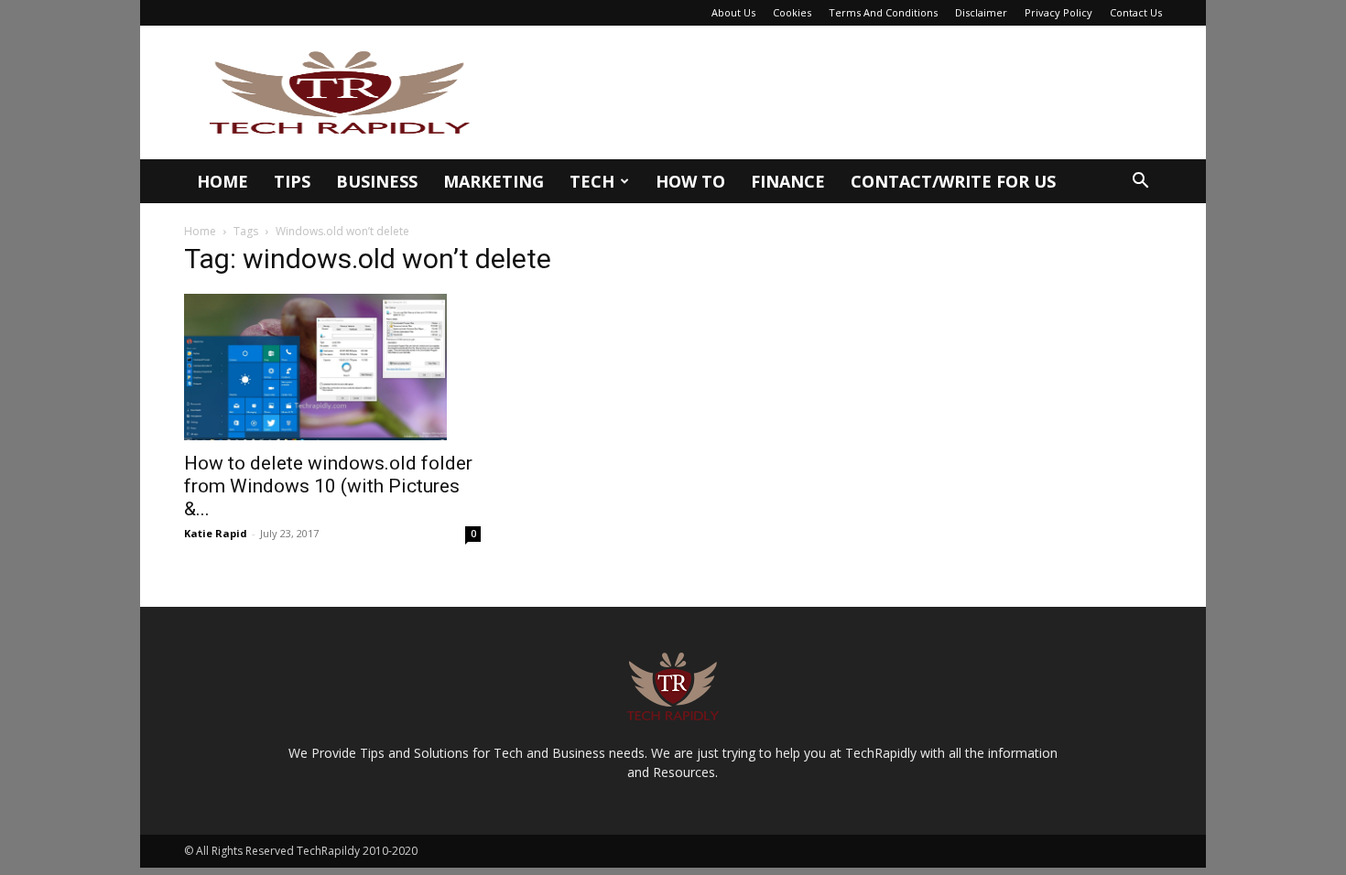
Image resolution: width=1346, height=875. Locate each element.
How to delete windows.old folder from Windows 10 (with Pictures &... (328, 486)
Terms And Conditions (883, 12)
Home (222, 181)
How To (690, 181)
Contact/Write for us (953, 181)
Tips (292, 181)
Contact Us (1136, 12)
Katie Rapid (215, 533)
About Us (733, 12)
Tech (592, 181)
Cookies (792, 12)
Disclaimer (981, 12)
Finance (788, 181)
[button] (1140, 182)
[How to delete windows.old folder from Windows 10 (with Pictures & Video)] (332, 367)
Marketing (493, 181)
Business (377, 181)
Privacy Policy (1058, 12)
